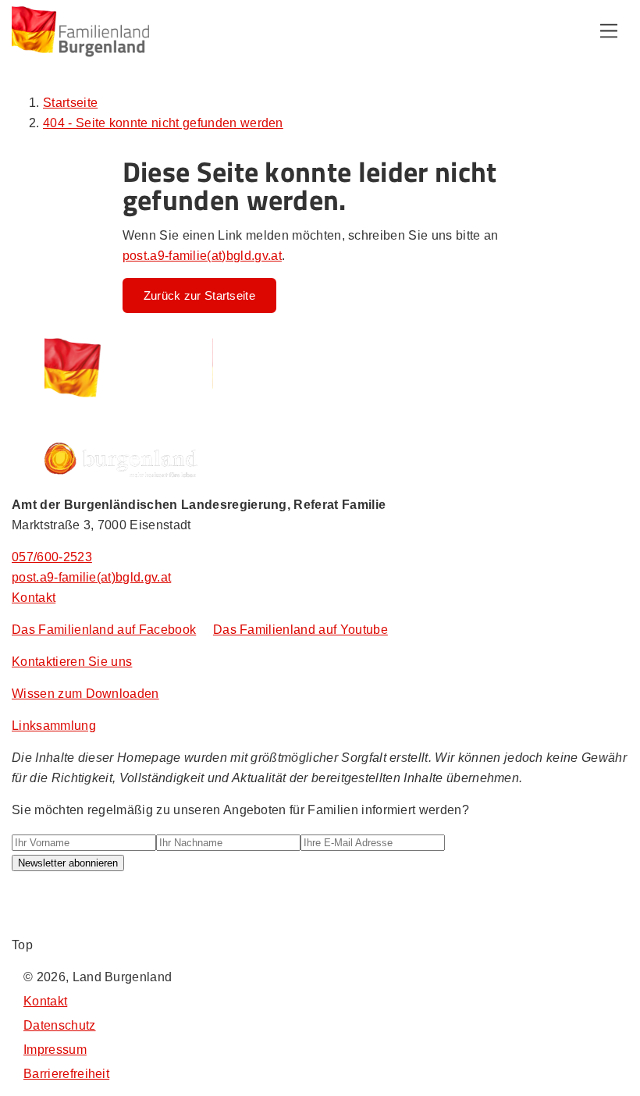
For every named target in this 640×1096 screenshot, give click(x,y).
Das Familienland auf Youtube (300, 629)
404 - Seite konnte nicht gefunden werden (163, 123)
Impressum (55, 1049)
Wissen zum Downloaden (85, 693)
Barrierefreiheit (66, 1073)
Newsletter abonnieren (68, 863)
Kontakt (33, 597)
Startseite (70, 102)
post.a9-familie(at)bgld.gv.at (202, 255)
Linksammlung (54, 725)
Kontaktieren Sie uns (72, 661)
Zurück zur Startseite (199, 295)
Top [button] (22, 945)
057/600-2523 (52, 557)
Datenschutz (59, 1025)
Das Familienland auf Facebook (104, 629)
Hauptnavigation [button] (608, 31)
